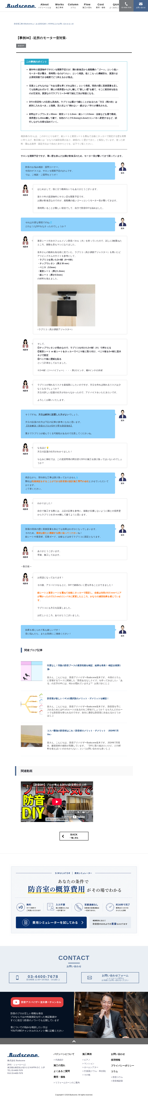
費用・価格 (59, 1077)
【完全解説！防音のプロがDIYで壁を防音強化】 (49, 425)
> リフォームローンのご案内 (67, 1083)
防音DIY (21, 46)
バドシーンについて (64, 1054)
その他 (87, 1075)
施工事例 (87, 1054)
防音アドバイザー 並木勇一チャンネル (41, 1002)
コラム (114, 1071)
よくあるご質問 (62, 1071)
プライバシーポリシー (122, 1066)
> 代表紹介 (58, 1060)
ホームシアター (91, 1067)
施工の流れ (59, 1065)
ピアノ (87, 1060)
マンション (89, 1064)
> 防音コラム (117, 1077)
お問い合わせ (118, 1054)
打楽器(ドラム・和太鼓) (95, 1071)
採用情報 (115, 1060)
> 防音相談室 (117, 1081)
